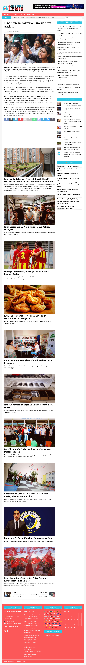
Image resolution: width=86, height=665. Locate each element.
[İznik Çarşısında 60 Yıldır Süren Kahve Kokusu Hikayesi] (29, 210)
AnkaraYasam (27, 618)
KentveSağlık (33, 639)
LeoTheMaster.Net (34, 625)
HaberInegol (27, 628)
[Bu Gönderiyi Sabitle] (20, 119)
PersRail (26, 651)
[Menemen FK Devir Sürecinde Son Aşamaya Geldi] (29, 521)
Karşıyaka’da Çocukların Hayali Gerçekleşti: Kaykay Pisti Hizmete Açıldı (26, 495)
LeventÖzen (27, 616)
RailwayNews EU (28, 656)
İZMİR (14, 14)
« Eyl (65, 629)
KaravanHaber (35, 620)
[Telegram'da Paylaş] (43, 119)
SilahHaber (27, 625)
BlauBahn (26, 647)
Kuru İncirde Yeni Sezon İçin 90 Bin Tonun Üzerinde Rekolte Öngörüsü (25, 317)
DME (35, 653)
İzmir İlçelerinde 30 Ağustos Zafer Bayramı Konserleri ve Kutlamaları (25, 579)
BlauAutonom (32, 651)
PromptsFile (34, 654)
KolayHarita (27, 637)
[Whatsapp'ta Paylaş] (34, 119)
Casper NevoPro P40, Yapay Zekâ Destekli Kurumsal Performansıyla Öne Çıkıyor (69, 184)
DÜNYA (16, 31)
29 (68, 627)
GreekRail (38, 651)
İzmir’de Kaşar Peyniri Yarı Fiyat (72, 131)
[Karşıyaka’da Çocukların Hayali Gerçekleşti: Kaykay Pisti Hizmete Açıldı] (29, 477)
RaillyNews (27, 646)
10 (74, 619)
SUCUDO (26, 611)
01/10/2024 (9, 31)
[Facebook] (5, 631)
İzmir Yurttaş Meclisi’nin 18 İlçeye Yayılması (68, 84)
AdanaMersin (34, 618)
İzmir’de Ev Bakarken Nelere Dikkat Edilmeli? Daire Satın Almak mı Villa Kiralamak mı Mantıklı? (29, 180)
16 (71, 622)
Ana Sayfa (6, 14)
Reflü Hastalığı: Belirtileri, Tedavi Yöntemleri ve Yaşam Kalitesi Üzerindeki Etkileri (72, 115)
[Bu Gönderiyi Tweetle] (11, 119)
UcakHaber (27, 623)
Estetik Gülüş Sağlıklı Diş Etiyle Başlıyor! (69, 199)
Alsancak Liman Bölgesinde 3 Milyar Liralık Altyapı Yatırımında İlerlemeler (72, 154)
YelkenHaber (27, 621)
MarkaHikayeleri (36, 630)
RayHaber (70, 162)
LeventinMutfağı (28, 641)
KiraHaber (27, 630)
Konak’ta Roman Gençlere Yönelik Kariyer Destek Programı (29, 361)
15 (68, 622)
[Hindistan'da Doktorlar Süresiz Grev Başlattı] (29, 62)
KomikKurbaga (35, 635)
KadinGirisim (34, 616)
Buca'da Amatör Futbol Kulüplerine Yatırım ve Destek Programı (72, 138)
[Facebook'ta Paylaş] (6, 119)
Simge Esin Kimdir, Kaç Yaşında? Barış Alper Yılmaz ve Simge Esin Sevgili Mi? (72, 121)
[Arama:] (73, 17)
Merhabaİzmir (27, 620)
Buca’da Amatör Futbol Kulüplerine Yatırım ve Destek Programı (27, 450)
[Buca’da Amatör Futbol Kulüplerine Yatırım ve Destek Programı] (29, 433)
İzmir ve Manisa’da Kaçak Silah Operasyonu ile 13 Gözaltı (28, 406)
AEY (31, 630)
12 (80, 619)
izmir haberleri (55, 635)
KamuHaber (34, 621)
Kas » (68, 629)
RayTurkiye (33, 637)
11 (77, 619)
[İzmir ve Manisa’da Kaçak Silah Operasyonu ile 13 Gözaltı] (29, 388)
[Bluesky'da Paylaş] (48, 119)
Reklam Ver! (30, 14)
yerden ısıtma (47, 635)
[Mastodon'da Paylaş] (39, 119)
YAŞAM (21, 14)
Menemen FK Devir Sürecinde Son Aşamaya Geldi (28, 538)
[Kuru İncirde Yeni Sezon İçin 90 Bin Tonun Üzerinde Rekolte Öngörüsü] (29, 299)
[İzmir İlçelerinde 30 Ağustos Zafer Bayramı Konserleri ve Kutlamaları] (29, 561)
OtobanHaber (34, 628)
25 (77, 624)
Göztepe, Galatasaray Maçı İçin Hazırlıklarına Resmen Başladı (26, 272)
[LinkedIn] (8, 631)
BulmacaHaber (28, 632)
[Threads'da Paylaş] (52, 119)
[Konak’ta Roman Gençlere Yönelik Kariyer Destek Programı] (29, 344)
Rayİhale (35, 641)
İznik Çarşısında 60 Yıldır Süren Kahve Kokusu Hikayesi (27, 228)
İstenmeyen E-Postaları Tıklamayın (68, 166)
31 (74, 627)
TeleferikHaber (28, 613)
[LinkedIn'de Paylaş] (15, 119)
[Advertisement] (29, 134)
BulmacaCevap (28, 635)
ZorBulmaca (27, 639)
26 (80, 624)
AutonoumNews (34, 646)
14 (65, 622)
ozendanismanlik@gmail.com (13, 623)
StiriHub (32, 653)
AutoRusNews (27, 654)
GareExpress (32, 647)
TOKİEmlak (33, 642)
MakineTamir (33, 623)
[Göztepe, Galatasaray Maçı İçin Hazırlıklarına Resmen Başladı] (29, 255)
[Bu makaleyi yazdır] (29, 119)
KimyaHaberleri (36, 615)
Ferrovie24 (26, 653)
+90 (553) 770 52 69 (10, 621)
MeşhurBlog (27, 642)
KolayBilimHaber (28, 627)
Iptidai (38, 623)
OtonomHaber (27, 615)
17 (74, 622)
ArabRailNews (27, 649)
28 (65, 627)
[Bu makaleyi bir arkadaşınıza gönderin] (25, 119)
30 (71, 627)
